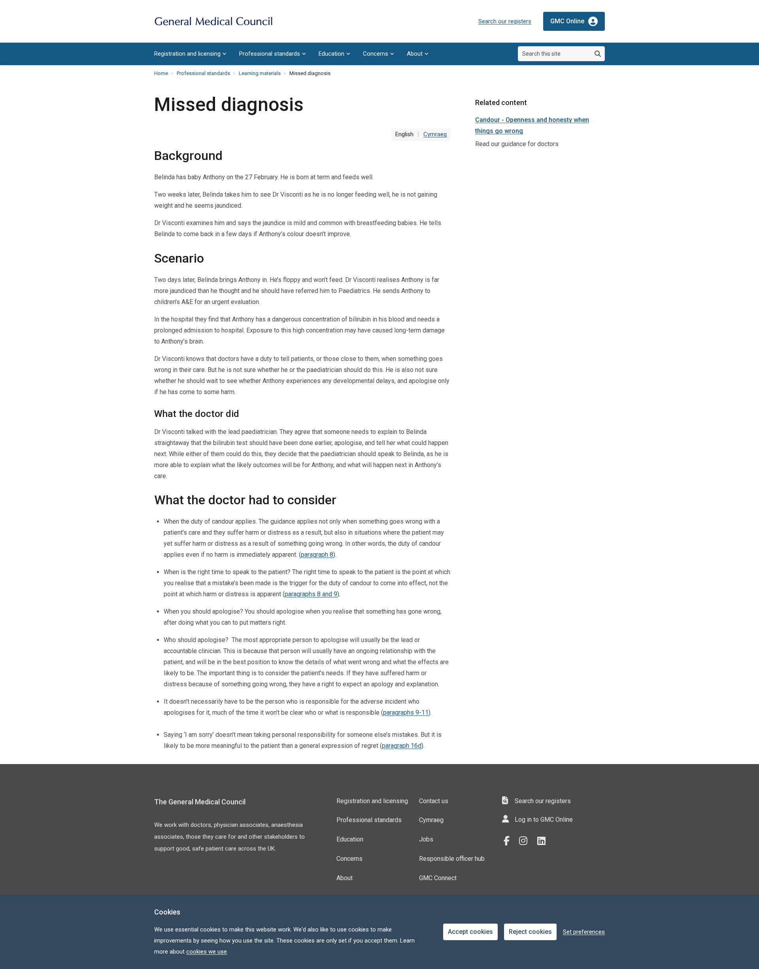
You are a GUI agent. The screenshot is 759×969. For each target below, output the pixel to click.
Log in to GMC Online (544, 819)
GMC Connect (438, 878)
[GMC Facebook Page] (509, 841)
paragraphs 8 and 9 (311, 594)
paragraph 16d (401, 745)
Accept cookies (470, 931)
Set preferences (584, 931)
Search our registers (504, 21)
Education (331, 53)
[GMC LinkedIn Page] (544, 841)
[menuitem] (190, 54)
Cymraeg (431, 820)
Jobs (426, 839)
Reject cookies (530, 931)
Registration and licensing (187, 53)
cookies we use (206, 951)
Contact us (433, 801)
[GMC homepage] (213, 21)
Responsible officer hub (452, 858)
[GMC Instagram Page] (526, 841)
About (415, 53)
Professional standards (269, 53)
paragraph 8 (317, 554)
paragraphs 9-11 (406, 712)
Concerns (375, 53)
